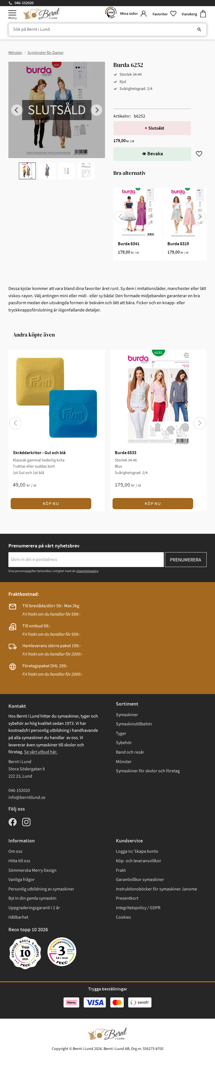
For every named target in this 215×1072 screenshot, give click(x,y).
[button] (12, 13)
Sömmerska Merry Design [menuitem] (32, 870)
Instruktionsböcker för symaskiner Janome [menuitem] (156, 889)
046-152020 (24, 3)
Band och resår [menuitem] (130, 752)
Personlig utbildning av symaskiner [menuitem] (41, 889)
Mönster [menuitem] (124, 762)
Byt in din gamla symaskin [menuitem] (32, 898)
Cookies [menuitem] (123, 917)
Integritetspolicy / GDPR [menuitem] (138, 908)
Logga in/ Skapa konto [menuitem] (137, 851)
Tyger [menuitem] (121, 733)
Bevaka (155, 154)
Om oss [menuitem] (15, 851)
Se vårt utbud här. (40, 752)
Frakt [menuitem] (121, 870)
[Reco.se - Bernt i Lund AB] (110, 14)
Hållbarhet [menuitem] (18, 917)
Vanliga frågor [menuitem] (21, 879)
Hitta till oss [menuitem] (19, 861)
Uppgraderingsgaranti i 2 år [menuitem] (34, 908)
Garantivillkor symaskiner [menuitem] (140, 879)
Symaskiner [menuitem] (127, 715)
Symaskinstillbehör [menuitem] (134, 724)
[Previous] (16, 110)
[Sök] (199, 29)
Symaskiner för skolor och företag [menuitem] (148, 771)
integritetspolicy (87, 571)
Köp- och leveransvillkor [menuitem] (138, 861)
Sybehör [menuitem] (124, 743)
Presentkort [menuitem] (127, 898)
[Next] (96, 110)
